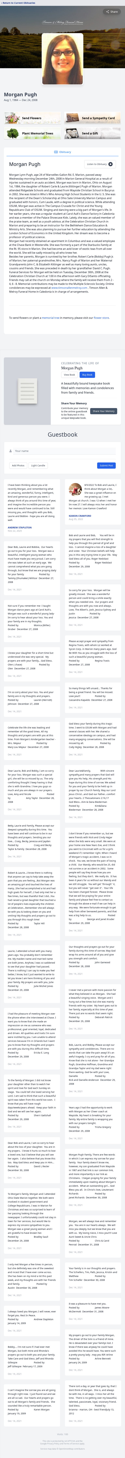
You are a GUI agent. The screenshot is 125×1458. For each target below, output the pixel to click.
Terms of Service (71, 1443)
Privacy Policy (53, 1443)
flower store (101, 318)
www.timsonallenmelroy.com (69, 288)
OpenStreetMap (66, 1448)
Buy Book (87, 374)
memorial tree (50, 318)
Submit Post (106, 465)
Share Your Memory (103, 411)
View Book (69, 374)
